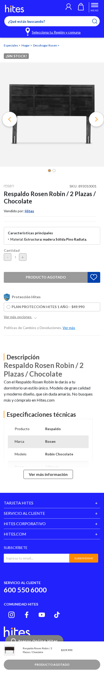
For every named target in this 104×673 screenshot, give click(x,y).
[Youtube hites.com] (42, 615)
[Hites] (14, 8)
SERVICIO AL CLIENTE (24, 513)
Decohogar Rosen (45, 45)
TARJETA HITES (18, 502)
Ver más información (48, 474)
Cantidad (12, 250)
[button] (68, 7)
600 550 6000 (25, 590)
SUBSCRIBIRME (83, 558)
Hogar (25, 45)
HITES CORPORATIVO (25, 523)
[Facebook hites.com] (26, 615)
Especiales (11, 45)
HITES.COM (15, 533)
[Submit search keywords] (97, 21)
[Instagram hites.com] (11, 615)
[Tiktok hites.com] (57, 615)
